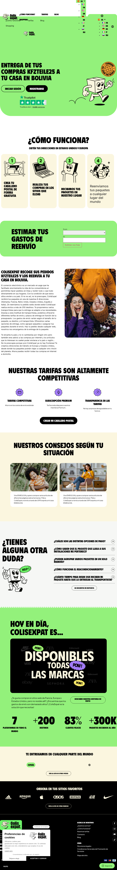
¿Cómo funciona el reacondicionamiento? (78, 569)
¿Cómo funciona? (27, 14)
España (31, 765)
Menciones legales (84, 846)
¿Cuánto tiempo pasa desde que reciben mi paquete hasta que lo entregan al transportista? (83, 578)
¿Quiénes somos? (84, 826)
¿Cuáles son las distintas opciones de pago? (79, 541)
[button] (84, 541)
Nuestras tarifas (83, 831)
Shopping (23, 19)
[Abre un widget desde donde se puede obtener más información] (107, 866)
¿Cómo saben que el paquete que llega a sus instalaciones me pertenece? (80, 550)
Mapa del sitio (82, 855)
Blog (56, 14)
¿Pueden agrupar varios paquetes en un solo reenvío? (80, 560)
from (65, 229)
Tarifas (44, 14)
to (64, 236)
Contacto (81, 834)
